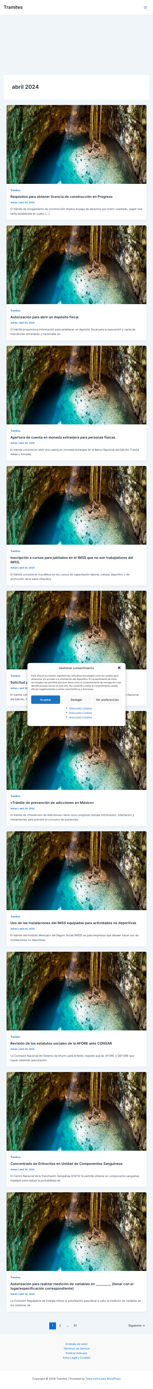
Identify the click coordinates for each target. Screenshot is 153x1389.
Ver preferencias (107, 699)
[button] (119, 668)
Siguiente (136, 1325)
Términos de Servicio (76, 1348)
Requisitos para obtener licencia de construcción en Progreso (61, 196)
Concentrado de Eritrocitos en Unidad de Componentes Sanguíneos (66, 1164)
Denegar (76, 699)
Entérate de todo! (76, 1344)
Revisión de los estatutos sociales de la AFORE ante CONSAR (61, 1043)
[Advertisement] (76, 43)
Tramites (13, 7)
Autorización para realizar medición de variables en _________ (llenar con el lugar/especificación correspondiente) (71, 1286)
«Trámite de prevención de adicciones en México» (52, 803)
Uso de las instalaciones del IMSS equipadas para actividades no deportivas (73, 923)
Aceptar (45, 699)
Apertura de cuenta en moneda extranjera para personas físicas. (63, 437)
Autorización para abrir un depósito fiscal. (44, 317)
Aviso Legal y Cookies (80, 708)
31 (75, 1325)
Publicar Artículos (76, 1353)
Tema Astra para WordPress (103, 1378)
